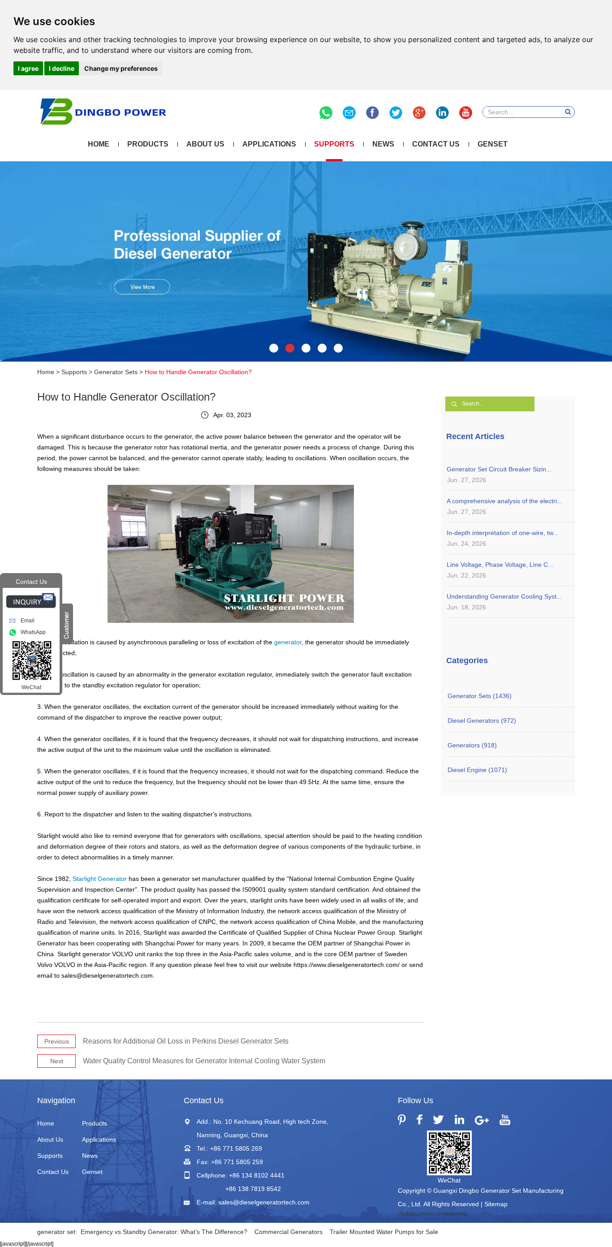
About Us (205, 144)
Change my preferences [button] (121, 68)
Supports (334, 144)
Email (27, 620)
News (383, 144)
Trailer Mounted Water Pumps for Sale (384, 1231)
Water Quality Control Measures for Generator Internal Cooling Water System (204, 1061)
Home (98, 144)
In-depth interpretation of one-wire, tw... (502, 532)
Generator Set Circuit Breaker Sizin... (499, 469)
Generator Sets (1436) (480, 695)
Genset (493, 144)
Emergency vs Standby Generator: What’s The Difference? (164, 1231)
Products (147, 144)
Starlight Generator (100, 878)
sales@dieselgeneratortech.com (264, 1202)
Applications (269, 144)
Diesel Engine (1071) (477, 769)
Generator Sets (116, 371)
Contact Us (436, 144)
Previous (56, 1041)
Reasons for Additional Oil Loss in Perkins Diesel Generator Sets (186, 1041)
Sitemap (496, 1204)
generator (288, 642)
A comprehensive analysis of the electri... (504, 501)
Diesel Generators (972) (482, 720)
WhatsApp (33, 632)
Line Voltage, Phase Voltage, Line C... (500, 564)
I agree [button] (28, 68)
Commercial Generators (288, 1231)
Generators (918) (472, 745)
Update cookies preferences (432, 1214)
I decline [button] (61, 68)
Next (56, 1061)
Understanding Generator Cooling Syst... (504, 596)
